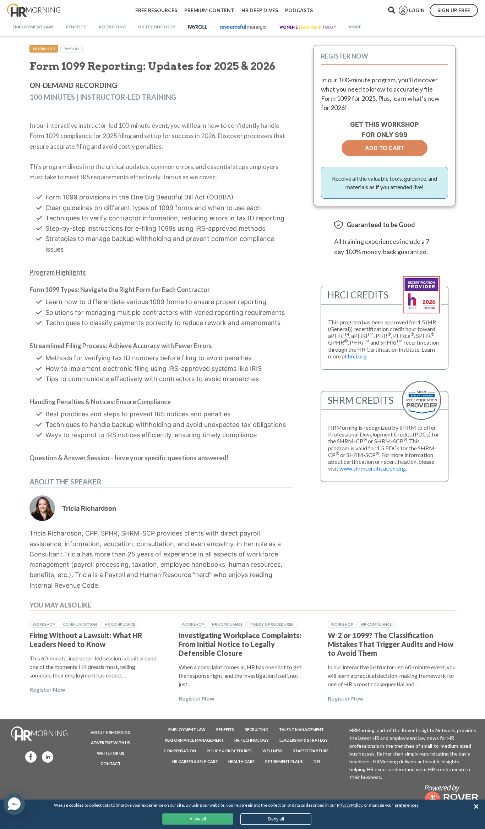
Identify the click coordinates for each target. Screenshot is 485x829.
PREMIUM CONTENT (209, 10)
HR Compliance (120, 624)
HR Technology (251, 740)
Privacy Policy (349, 805)
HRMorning (33, 10)
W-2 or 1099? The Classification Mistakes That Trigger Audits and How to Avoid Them (390, 644)
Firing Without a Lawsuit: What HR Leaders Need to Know (85, 639)
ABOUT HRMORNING (111, 732)
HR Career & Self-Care (195, 761)
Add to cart (384, 148)
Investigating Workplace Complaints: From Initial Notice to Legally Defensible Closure (240, 644)
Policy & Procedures (271, 624)
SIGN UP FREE (453, 10)
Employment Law (187, 729)
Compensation (180, 750)
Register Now (47, 689)
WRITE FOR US (110, 753)
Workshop (44, 48)
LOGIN (417, 10)
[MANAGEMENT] (243, 27)
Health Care (241, 761)
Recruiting (256, 729)
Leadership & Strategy (303, 740)
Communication (80, 624)
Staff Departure (310, 750)
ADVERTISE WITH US (110, 742)
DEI (317, 761)
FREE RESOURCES (156, 10)
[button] (14, 804)
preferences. (407, 805)
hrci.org (357, 356)
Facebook (29, 756)
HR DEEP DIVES (259, 10)
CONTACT (110, 763)
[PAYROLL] (197, 27)
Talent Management (301, 729)
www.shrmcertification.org (372, 468)
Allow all (198, 819)
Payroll (72, 48)
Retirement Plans (284, 761)
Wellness (272, 750)
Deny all (276, 819)
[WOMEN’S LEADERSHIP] (307, 27)
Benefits (225, 729)
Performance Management (194, 740)
